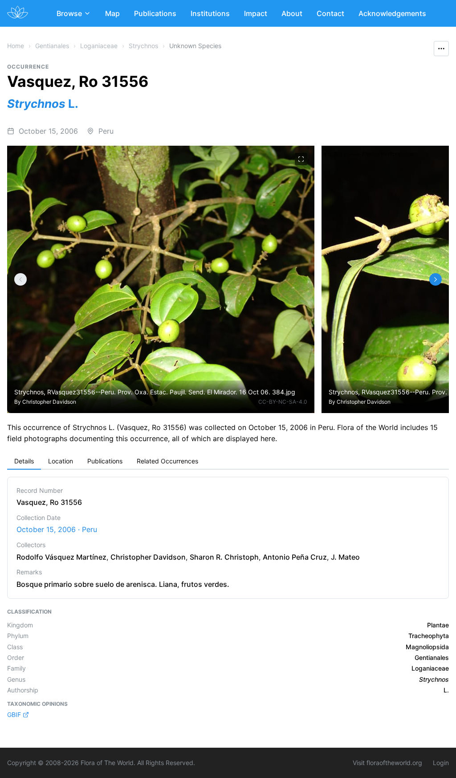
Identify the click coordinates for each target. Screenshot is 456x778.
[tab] (24, 462)
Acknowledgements (392, 13)
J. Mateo (345, 557)
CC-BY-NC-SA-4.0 (282, 401)
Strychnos (143, 45)
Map (112, 13)
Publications (155, 13)
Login (441, 762)
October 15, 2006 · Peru (56, 529)
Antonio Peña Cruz (295, 557)
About (291, 13)
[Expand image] (301, 159)
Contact (330, 13)
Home (15, 45)
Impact (255, 13)
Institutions (210, 13)
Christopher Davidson (49, 401)
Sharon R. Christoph (224, 557)
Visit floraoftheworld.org (387, 762)
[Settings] (20, 279)
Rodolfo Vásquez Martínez (61, 557)
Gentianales (52, 45)
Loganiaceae (99, 45)
